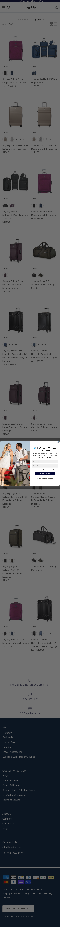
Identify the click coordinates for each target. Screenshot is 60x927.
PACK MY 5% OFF (45, 473)
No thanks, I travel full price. (45, 478)
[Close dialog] (58, 442)
